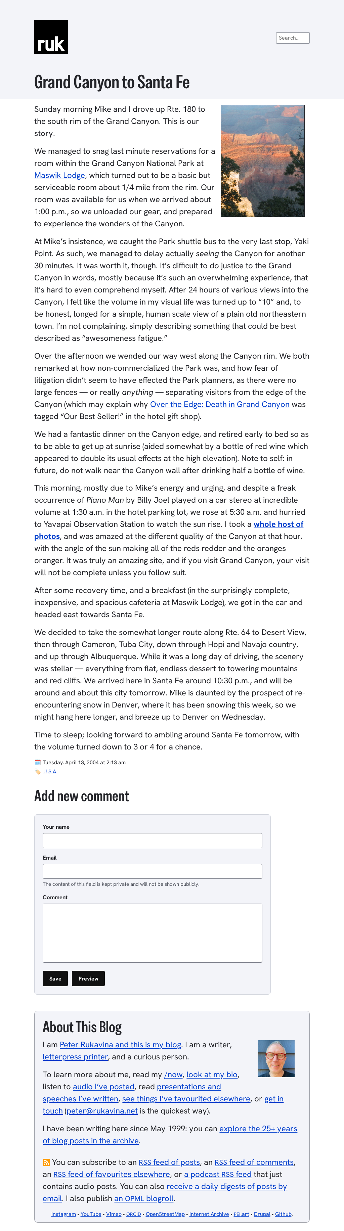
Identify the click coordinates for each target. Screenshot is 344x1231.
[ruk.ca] (171, 37)
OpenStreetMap (165, 1214)
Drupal (262, 1214)
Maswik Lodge (59, 175)
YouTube (91, 1214)
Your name (56, 826)
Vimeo (114, 1214)
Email (50, 857)
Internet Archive (209, 1214)
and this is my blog (120, 1044)
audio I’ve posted (103, 1086)
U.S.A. (50, 771)
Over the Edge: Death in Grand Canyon (220, 404)
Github (283, 1214)
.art (241, 1214)
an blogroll (143, 1198)
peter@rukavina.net (102, 1110)
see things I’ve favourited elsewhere (186, 1098)
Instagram (63, 1214)
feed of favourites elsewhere (111, 1174)
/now (173, 1074)
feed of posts (169, 1162)
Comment (55, 897)
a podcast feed (218, 1174)
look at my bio (212, 1074)
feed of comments (254, 1162)
